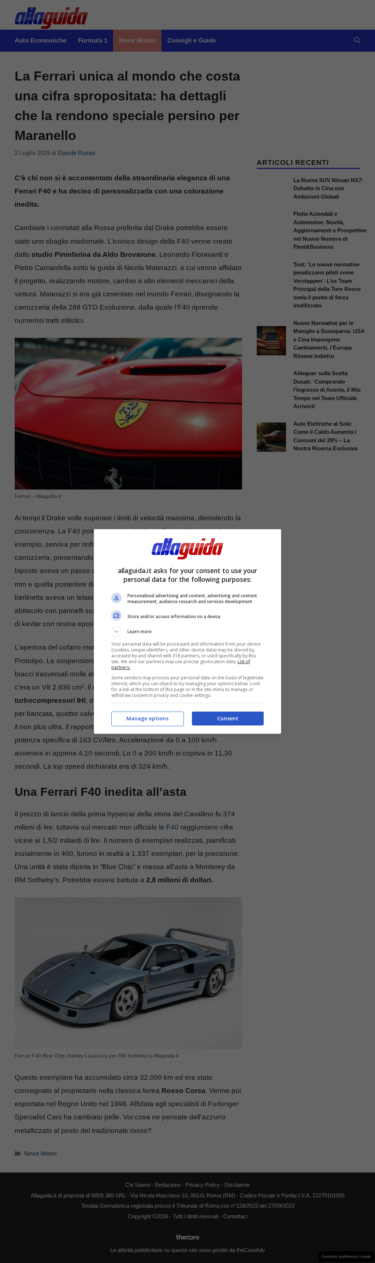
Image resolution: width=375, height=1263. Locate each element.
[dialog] (187, 631)
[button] (187, 632)
